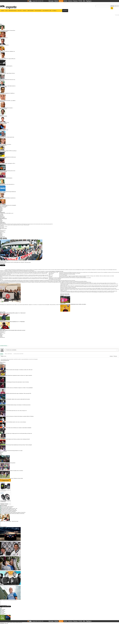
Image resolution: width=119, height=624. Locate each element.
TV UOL (80, 1)
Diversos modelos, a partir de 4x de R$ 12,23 (6, 501)
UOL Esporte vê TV (3, 145)
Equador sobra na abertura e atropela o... (6, 107)
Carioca (24, 10)
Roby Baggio (2, 610)
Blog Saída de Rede (3, 123)
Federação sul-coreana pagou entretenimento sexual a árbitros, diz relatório (73, 304)
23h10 (7, 387)
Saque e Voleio (2, 130)
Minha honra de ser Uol (3, 37)
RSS (0, 211)
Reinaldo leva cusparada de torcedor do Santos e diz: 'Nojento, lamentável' (20, 375)
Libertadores (30, 10)
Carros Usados (2, 217)
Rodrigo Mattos (2, 52)
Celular (1, 209)
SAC (42, 1)
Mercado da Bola (13, 10)
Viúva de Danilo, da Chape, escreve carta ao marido (8, 570)
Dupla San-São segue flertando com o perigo (15, 450)
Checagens (2, 115)
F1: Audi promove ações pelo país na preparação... (8, 205)
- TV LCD (1, 214)
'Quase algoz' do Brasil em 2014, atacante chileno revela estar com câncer (12, 330)
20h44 (7, 450)
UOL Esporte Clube (46, 10)
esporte (10, 6)
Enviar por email (2, 232)
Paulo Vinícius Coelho (3, 31)
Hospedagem (2, 623)
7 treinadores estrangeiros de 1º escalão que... (7, 93)
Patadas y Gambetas (3, 116)
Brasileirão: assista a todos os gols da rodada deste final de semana (19, 399)
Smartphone (2, 482)
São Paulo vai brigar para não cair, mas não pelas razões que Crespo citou (20, 433)
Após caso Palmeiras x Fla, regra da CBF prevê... (8, 58)
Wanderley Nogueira (3, 171)
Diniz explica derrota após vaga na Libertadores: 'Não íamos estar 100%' (19, 393)
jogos (1, 608)
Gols (6, 10)
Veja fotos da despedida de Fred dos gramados (7, 462)
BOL (84, 1)
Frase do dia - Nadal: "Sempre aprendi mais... (7, 137)
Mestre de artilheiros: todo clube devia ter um (7, 184)
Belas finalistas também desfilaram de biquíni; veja (8, 509)
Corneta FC (2, 164)
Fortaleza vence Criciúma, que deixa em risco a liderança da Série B (19, 439)
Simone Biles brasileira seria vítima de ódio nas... (8, 79)
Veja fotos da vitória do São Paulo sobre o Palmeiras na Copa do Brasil (11, 478)
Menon (1, 74)
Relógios (2, 493)
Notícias (56, 1)
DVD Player (2, 215)
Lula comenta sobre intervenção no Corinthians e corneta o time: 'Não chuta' (20, 369)
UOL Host (6, 623)
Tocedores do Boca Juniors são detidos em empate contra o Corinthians (11, 470)
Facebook (1, 208)
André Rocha (2, 101)
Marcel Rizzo (2, 66)
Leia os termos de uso (5, 360)
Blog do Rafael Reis (3, 86)
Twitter (1, 207)
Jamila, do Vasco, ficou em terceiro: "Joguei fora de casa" (9, 521)
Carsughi (1, 198)
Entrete (65, 1)
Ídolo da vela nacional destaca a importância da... (8, 197)
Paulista (20, 10)
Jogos (2, 10)
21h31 (7, 427)
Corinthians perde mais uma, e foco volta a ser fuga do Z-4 (17, 410)
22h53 (7, 399)
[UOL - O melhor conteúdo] (29, 1)
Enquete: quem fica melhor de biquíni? (6, 507)
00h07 (7, 375)
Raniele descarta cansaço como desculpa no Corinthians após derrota (19, 404)
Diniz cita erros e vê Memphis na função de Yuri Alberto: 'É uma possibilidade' (20, 387)
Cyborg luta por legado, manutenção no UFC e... (8, 163)
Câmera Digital (2, 216)
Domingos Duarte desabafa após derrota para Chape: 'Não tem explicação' (20, 444)
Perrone (1, 45)
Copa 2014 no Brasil (3, 218)
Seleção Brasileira (3, 223)
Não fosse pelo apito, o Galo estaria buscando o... (8, 85)
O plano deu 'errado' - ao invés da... (6, 144)
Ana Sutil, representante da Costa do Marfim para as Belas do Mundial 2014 (12, 513)
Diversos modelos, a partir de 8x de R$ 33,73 (6, 490)
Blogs (1, 24)
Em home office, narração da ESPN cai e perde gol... (8, 150)
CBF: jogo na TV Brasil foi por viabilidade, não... (7, 51)
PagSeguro (88, 1)
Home (1, 219)
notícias (1, 363)
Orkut (1, 333)
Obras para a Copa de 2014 (64, 293)
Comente (3, 268)
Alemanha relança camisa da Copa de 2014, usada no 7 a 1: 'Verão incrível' (12, 312)
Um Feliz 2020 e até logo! (4, 129)
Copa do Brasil (38, 10)
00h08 (7, 369)
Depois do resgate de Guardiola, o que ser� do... (8, 100)
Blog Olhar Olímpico (3, 108)
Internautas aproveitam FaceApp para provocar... (8, 170)
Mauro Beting (2, 38)
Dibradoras (2, 59)
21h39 (7, 410)
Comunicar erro (2, 236)
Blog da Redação (3, 151)
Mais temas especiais (3, 605)
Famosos (75, 1)
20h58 (7, 439)
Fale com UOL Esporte (3, 206)
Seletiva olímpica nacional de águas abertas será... (8, 191)
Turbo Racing (2, 614)
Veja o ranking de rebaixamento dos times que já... (8, 157)
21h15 (7, 433)
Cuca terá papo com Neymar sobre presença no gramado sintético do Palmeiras (20, 416)
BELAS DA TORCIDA (3, 505)
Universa (70, 1)
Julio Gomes (2, 94)
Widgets (1, 210)
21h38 (7, 416)
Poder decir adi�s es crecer (4, 122)
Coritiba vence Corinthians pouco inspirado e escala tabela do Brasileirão (19, 427)
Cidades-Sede (2, 222)
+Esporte (65, 10)
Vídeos (1, 221)
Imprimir (1, 235)
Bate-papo (51, 1)
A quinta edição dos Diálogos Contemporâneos (7, 30)
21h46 (7, 404)
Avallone (1, 178)
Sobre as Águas (2, 192)
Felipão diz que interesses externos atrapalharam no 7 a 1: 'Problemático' (12, 321)
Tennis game (2, 612)
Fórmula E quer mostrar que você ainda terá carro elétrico (9, 541)
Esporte (61, 1)
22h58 (7, 393)
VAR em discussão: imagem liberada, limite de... (7, 73)
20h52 (7, 444)
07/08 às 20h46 (62, 303)
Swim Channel (2, 185)
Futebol (54, 10)
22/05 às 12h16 (2, 320)
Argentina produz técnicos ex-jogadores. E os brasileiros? (9, 585)
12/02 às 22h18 (2, 329)
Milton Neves (2, 80)
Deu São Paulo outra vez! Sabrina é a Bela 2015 (8, 511)
